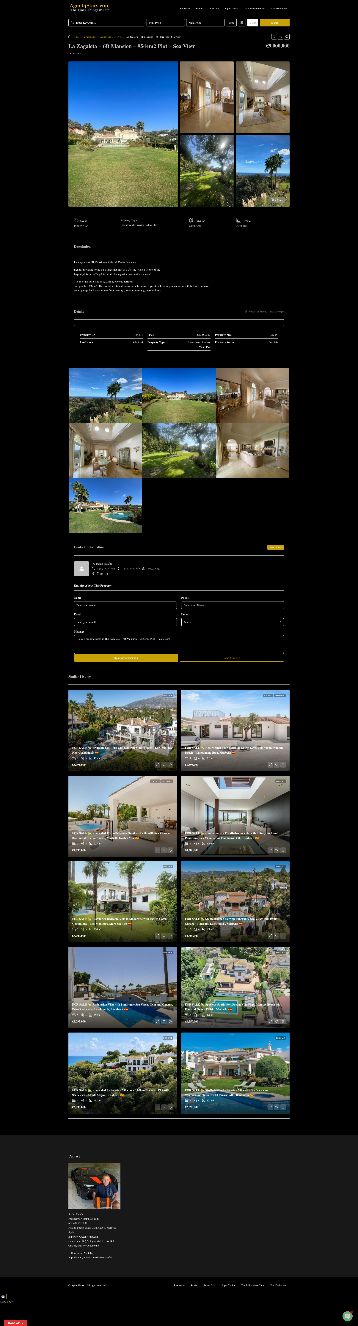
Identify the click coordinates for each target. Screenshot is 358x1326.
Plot (119, 36)
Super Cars (213, 8)
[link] (122, 730)
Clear (253, 22)
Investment (89, 36)
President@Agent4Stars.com (83, 1218)
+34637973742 (106, 569)
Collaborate (93, 1245)
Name (77, 597)
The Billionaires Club (254, 8)
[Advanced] (242, 22)
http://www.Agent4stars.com (83, 1236)
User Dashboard (279, 8)
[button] (274, 36)
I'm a (184, 614)
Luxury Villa (106, 36)
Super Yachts (231, 8)
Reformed (280, 695)
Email (77, 614)
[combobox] (232, 622)
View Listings (275, 547)
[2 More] (263, 170)
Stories (199, 8)
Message (79, 631)
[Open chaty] (348, 1316)
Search (275, 22)
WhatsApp (153, 569)
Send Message (232, 658)
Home (76, 36)
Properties (185, 8)
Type (231, 22)
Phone (185, 597)
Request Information (126, 658)
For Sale (75, 53)
